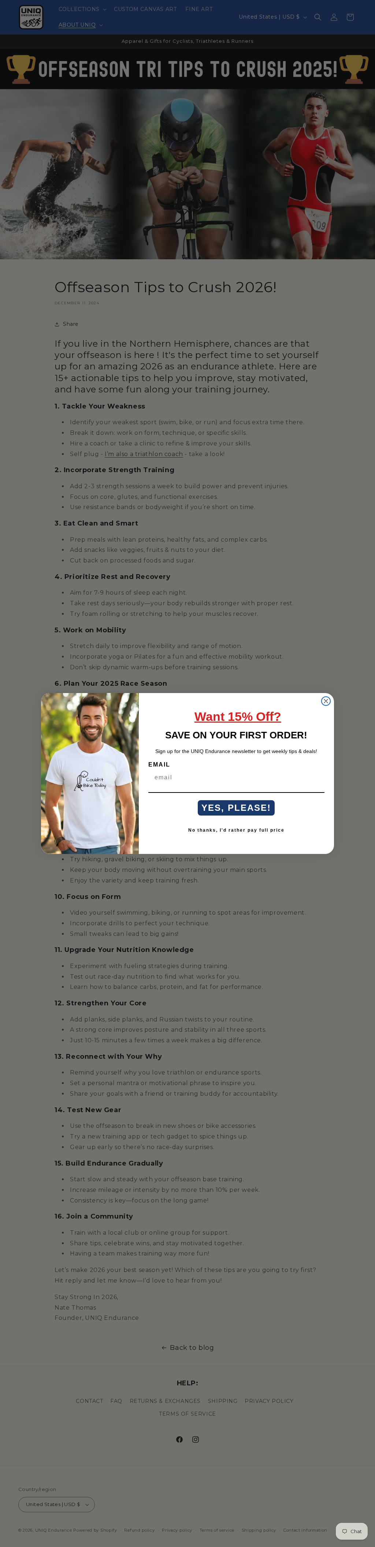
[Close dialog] (326, 701)
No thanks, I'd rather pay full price (236, 830)
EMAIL (159, 764)
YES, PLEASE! (236, 808)
